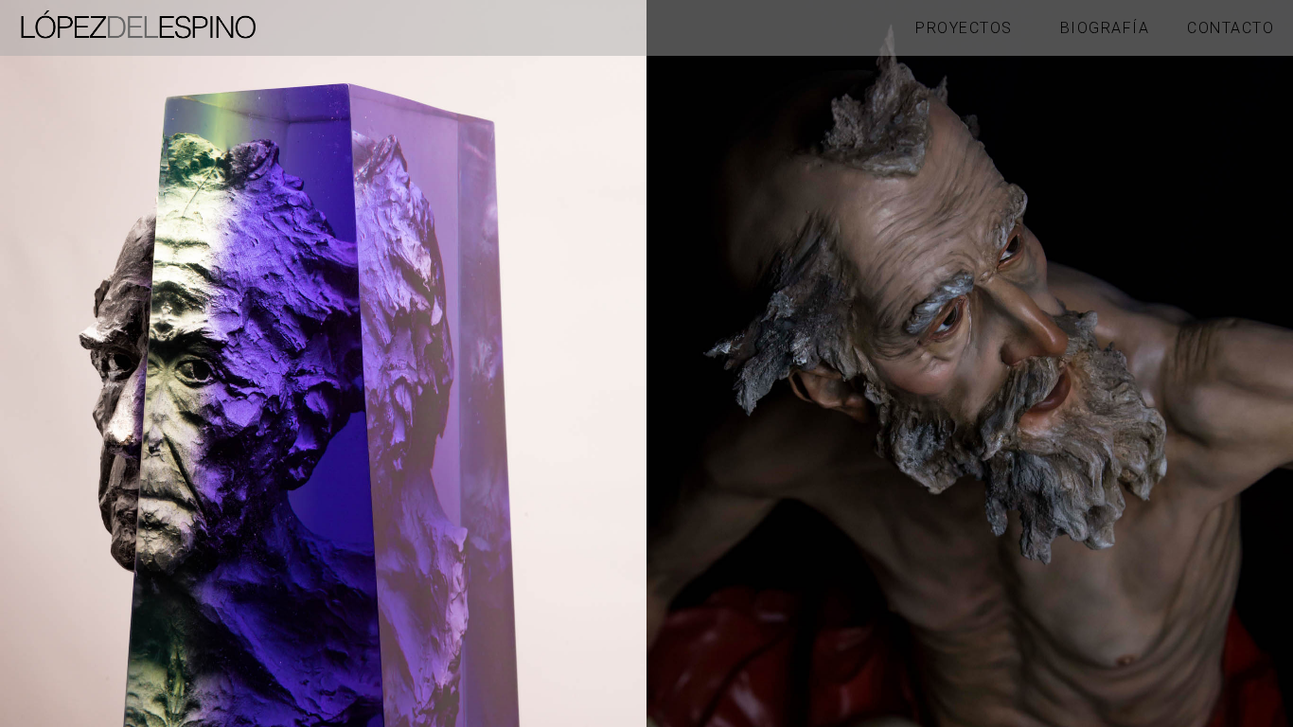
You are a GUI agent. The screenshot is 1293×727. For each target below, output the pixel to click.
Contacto (1230, 28)
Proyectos (964, 28)
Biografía (1105, 28)
